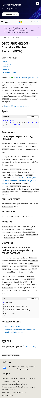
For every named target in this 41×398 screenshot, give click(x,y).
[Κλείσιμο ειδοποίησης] (37, 3)
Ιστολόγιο (5, 381)
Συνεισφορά (16, 381)
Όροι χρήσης (6, 392)
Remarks (6, 69)
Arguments (7, 64)
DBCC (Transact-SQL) (13, 326)
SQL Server (16, 38)
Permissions (7, 67)
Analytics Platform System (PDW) (25, 78)
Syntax (5, 61)
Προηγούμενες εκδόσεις (27, 378)
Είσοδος (36, 22)
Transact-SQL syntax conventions (16, 106)
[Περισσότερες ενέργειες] (37, 37)
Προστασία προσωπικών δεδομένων (14, 384)
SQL (9, 38)
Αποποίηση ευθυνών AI (9, 378)
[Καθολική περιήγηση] (2, 22)
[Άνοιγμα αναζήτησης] (31, 22)
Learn (4, 38)
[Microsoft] (20, 22)
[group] (20, 123)
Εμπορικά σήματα (18, 392)
